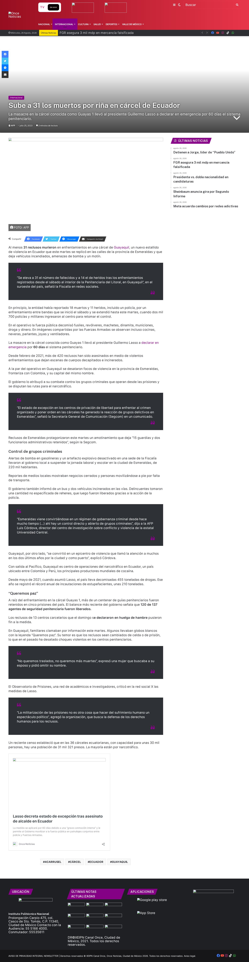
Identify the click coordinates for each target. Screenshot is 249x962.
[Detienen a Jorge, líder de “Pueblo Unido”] (76, 907)
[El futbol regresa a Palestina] (76, 918)
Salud (97, 24)
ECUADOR (96, 862)
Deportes (111, 24)
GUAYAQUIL (120, 862)
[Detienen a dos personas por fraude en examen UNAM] (113, 918)
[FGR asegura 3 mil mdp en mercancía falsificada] (94, 907)
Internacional (64, 24)
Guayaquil (121, 247)
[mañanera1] (76, 929)
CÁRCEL (75, 862)
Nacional (44, 24)
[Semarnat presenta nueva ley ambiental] (113, 929)
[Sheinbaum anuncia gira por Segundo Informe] (94, 918)
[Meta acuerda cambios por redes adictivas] (94, 929)
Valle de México (132, 24)
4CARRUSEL (53, 862)
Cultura (83, 24)
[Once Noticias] (20, 15)
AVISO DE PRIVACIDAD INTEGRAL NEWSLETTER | (34, 956)
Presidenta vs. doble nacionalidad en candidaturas (98, 33)
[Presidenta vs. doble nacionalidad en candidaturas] (113, 907)
